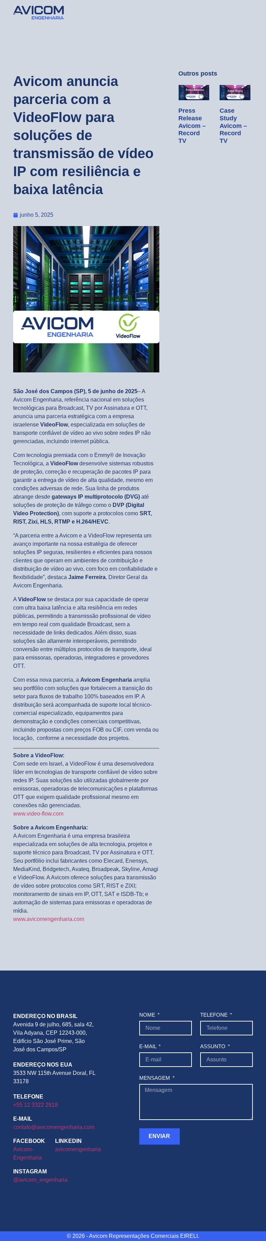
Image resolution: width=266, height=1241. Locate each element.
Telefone (214, 1015)
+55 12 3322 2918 (35, 1105)
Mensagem (155, 1078)
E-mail (148, 1046)
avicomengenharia (78, 1149)
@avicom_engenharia (40, 1180)
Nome (148, 1015)
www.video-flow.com (38, 814)
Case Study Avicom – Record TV (233, 125)
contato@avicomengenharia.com (53, 1127)
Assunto (213, 1046)
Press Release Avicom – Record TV (192, 125)
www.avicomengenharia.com (48, 919)
